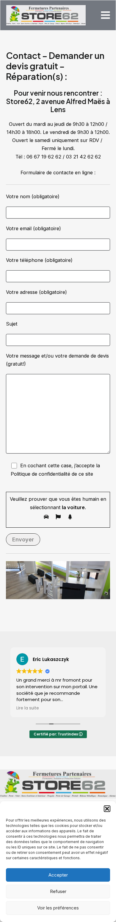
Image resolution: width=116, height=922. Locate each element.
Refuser (58, 891)
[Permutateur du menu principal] (105, 15)
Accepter (58, 875)
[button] (107, 809)
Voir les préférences (58, 908)
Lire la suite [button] (27, 708)
